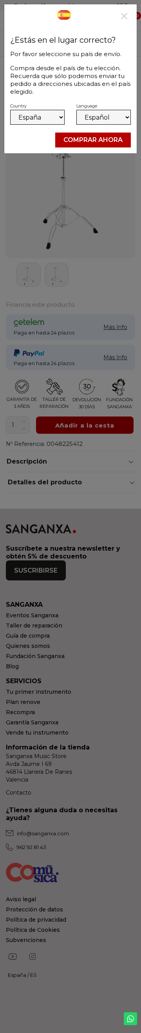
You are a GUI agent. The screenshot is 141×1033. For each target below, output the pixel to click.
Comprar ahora (93, 140)
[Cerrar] (124, 16)
